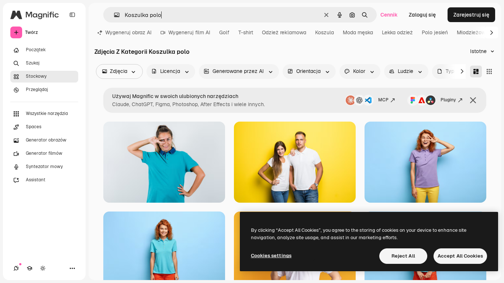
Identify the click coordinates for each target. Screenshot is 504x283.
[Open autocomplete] (114, 15)
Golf (224, 32)
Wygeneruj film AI (189, 32)
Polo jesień (435, 32)
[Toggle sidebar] (72, 15)
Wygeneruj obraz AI (128, 32)
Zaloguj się (422, 14)
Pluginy (448, 100)
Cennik (389, 14)
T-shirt (245, 32)
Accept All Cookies (460, 256)
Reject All (403, 256)
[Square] (489, 71)
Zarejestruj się (471, 14)
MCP (383, 100)
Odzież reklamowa (284, 32)
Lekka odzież (397, 32)
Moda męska (358, 32)
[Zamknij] (473, 100)
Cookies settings (271, 255)
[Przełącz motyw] (43, 268)
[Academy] (29, 268)
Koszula (324, 32)
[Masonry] (476, 71)
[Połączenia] (16, 268)
